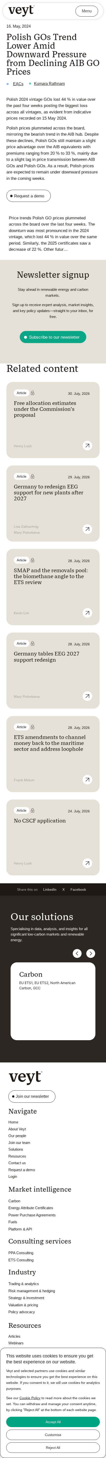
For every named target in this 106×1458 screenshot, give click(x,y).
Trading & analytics (23, 1284)
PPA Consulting (20, 1253)
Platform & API (20, 1229)
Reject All (53, 1448)
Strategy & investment (26, 1298)
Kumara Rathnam (49, 84)
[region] (53, 1403)
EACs (18, 84)
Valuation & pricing (23, 1305)
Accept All (53, 1422)
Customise (53, 1435)
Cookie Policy (29, 1398)
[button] (49, 889)
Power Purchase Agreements (32, 1215)
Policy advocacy (21, 1312)
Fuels (12, 1222)
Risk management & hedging (31, 1291)
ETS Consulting (21, 1260)
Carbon (14, 1201)
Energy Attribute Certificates (30, 1208)
